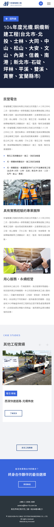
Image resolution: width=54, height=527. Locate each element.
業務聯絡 (27, 484)
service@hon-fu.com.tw (27, 505)
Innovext (31, 521)
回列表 (13, 19)
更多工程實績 (27, 447)
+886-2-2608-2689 (27, 502)
